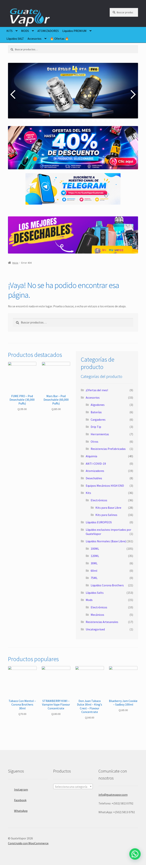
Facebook (20, 800)
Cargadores (98, 419)
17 (103, 120)
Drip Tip (96, 427)
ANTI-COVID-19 (96, 463)
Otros (94, 441)
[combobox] (73, 786)
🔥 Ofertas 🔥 (59, 38)
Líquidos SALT (15, 38)
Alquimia (91, 456)
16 (98, 120)
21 (122, 120)
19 (113, 120)
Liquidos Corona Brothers (107, 585)
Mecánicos (97, 615)
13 (83, 120)
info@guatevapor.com (113, 794)
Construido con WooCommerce (28, 843)
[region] (73, 94)
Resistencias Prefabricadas (108, 449)
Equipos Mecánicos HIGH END (105, 485)
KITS (9, 31)
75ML (94, 578)
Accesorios (34, 38)
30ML (94, 563)
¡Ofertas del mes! (97, 390)
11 (73, 120)
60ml (94, 570)
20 (118, 120)
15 (93, 120)
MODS (25, 31)
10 (68, 120)
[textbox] (73, 786)
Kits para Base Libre (108, 507)
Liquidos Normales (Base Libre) (106, 541)
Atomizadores (95, 471)
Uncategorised (95, 629)
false (13, 94)
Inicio (15, 262)
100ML (95, 548)
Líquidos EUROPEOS (99, 522)
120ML (95, 556)
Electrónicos (99, 500)
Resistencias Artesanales (102, 622)
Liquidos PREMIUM (74, 31)
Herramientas (100, 434)
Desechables (94, 478)
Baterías (96, 412)
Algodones (98, 405)
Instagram (21, 789)
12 (78, 120)
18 (108, 120)
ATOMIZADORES (48, 31)
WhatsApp (21, 811)
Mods (89, 600)
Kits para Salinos (106, 515)
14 (88, 120)
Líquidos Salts (95, 593)
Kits (88, 493)
